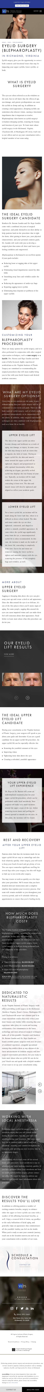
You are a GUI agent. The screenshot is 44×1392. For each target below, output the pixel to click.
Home (4, 42)
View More (9, 654)
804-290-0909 (13, 1383)
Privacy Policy (25, 1342)
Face (9, 42)
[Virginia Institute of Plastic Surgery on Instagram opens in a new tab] (12, 1308)
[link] (22, 1298)
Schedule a (25, 1257)
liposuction (21, 1368)
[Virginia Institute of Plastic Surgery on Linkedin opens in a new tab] (32, 1308)
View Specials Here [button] (22, 6)
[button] (41, 11)
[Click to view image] (19, 1088)
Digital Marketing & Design (24, 1349)
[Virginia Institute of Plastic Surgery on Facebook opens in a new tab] (17, 1308)
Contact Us (24, 1265)
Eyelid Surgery (18, 42)
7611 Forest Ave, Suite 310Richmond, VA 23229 (22, 1319)
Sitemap (33, 1342)
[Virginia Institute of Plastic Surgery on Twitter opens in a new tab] (22, 1308)
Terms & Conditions (13, 1342)
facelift (12, 1368)
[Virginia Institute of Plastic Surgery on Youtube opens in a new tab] (27, 1308)
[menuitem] (12, 1308)
